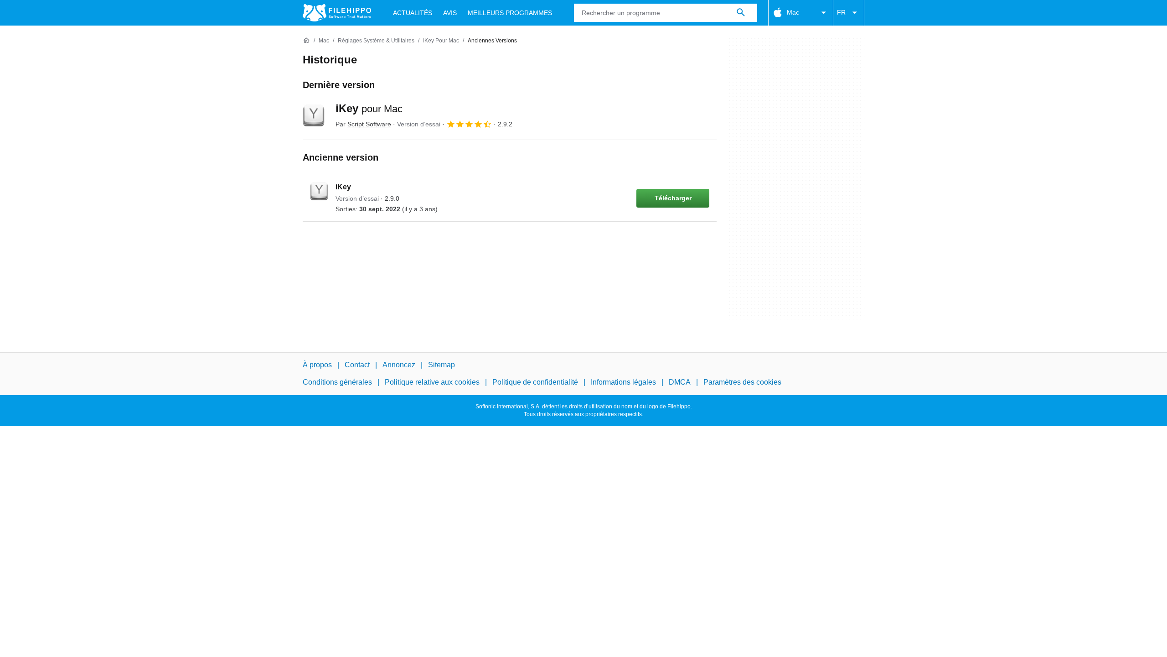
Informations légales (623, 382)
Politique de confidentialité (535, 382)
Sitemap (441, 365)
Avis (450, 12)
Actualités (412, 12)
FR (841, 12)
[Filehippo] (337, 13)
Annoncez (398, 365)
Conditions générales (337, 382)
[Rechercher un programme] (741, 13)
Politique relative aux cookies (432, 382)
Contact (357, 365)
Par (363, 124)
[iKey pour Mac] (314, 115)
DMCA (680, 382)
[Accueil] (306, 40)
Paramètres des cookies (742, 382)
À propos (317, 365)
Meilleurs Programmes (510, 12)
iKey (369, 108)
